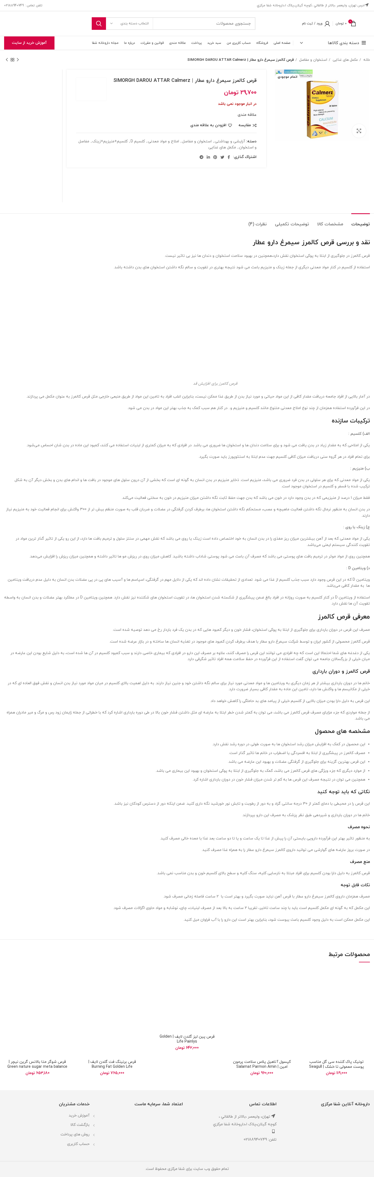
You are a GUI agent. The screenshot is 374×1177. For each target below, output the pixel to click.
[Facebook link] (229, 157)
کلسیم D (138, 141)
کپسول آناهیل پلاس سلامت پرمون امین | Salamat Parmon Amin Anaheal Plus (262, 1066)
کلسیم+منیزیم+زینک (110, 141)
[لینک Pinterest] (215, 157)
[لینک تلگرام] (201, 157)
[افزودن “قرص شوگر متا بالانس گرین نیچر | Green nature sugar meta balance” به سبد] (8, 989)
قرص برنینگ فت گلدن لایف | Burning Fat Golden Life (112, 1064)
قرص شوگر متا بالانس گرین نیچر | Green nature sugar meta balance (37, 1064)
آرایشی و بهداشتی (230, 141)
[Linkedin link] (208, 157)
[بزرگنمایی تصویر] (359, 131)
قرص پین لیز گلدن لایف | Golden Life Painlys (187, 1039)
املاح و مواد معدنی (163, 141)
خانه (366, 59)
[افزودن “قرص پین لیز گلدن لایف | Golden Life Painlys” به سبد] (158, 989)
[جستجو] (99, 23)
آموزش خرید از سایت (29, 42)
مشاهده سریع (307, 1001)
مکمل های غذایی (345, 59)
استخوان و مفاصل (312, 59)
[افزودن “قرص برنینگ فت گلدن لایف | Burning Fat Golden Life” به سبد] (83, 989)
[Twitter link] (222, 157)
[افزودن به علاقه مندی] (307, 977)
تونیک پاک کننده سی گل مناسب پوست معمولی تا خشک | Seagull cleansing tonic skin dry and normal (336, 1069)
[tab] (360, 221)
